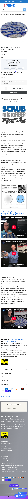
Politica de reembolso (6, 443)
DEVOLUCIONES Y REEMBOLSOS (16, 339)
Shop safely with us (5, 396)
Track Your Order (5, 445)
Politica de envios (5, 447)
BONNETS (21, 1)
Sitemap (3, 452)
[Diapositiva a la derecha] (26, 30)
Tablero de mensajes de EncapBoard (10, 467)
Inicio (4, 14)
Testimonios (4, 458)
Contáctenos (4, 441)
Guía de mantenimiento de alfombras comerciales (13, 471)
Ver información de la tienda (10, 101)
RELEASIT (7, 1)
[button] (2, 5)
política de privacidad (6, 450)
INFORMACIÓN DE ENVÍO (10, 341)
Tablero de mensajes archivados (9, 469)
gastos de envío (7, 56)
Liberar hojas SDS (5, 473)
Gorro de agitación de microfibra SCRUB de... (16, 14)
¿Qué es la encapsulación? (7, 463)
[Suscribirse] (23, 408)
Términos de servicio (6, 448)
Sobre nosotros (4, 456)
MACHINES (11, 1)
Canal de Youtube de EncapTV (8, 462)
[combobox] (14, 10)
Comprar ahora (14, 92)
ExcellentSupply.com (11, 493)
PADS (16, 1)
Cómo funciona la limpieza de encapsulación (12, 465)
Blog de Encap (4, 460)
